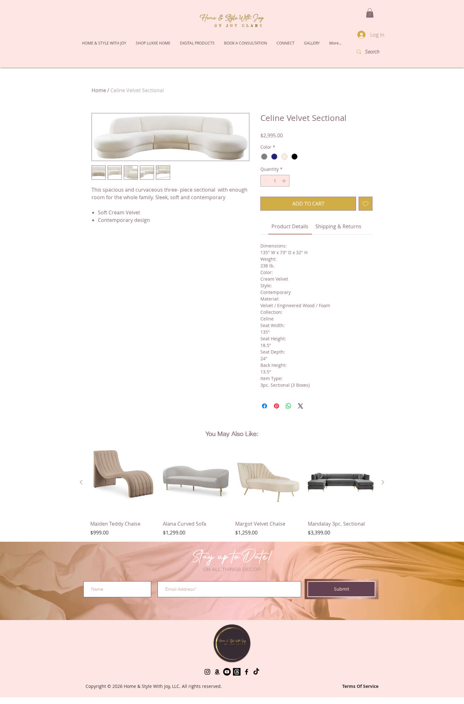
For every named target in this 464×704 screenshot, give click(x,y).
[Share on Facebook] (264, 416)
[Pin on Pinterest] (276, 416)
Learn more (348, 146)
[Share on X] (300, 416)
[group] (232, 503)
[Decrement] (265, 190)
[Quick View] (123, 492)
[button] (153, 43)
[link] (289, 236)
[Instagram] (207, 682)
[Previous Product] (81, 492)
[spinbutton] (275, 190)
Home (99, 90)
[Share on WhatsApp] (288, 416)
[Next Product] (383, 492)
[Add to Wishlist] (365, 214)
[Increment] (285, 190)
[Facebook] (246, 682)
